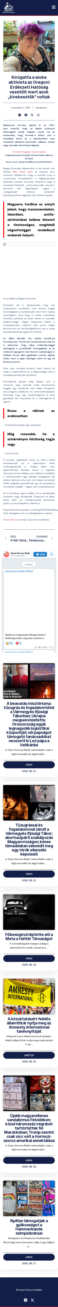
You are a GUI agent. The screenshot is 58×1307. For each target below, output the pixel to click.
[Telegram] (25, 1300)
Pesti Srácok (10, 519)
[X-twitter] (32, 1300)
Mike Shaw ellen (23, 171)
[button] (20, 115)
